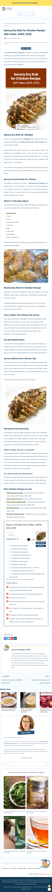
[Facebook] (5, 638)
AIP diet (27, 139)
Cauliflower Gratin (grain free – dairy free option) (40, 680)
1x (28, 539)
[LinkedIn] (15, 638)
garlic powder (11, 213)
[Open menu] (49, 9)
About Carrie (5, 868)
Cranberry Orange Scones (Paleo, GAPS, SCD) (12, 680)
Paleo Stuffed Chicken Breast (16, 502)
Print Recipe (40, 542)
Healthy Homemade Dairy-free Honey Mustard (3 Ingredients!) (27, 710)
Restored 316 (47, 874)
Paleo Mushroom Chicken (15, 493)
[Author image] (4, 38)
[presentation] (9, 700)
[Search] (46, 764)
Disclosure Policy (22, 868)
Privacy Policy (13, 868)
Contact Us (30, 868)
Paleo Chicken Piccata (14, 499)
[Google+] (11, 638)
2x (31, 539)
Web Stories (38, 868)
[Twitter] (8, 638)
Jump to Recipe (26, 48)
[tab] (23, 715)
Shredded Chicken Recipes (15, 514)
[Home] (4, 23)
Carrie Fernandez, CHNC (14, 38)
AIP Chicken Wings (13, 508)
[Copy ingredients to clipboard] (18, 539)
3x (34, 539)
